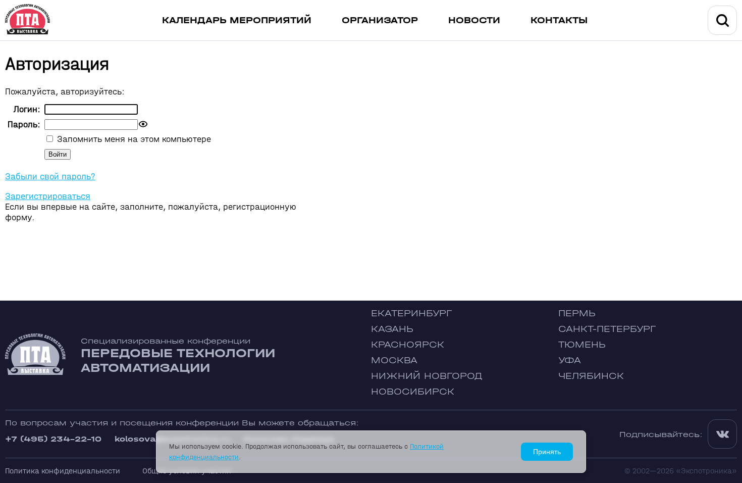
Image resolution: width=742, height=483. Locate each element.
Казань (392, 329)
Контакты (559, 20)
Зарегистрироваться (47, 196)
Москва (394, 360)
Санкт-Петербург (607, 329)
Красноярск (407, 345)
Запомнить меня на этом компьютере (133, 139)
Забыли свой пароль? (50, 176)
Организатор (380, 20)
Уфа (569, 360)
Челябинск (591, 376)
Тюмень (582, 345)
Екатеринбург (411, 313)
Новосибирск (412, 392)
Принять (547, 452)
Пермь (577, 313)
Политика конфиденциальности (62, 470)
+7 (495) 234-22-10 (53, 439)
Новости (474, 20)
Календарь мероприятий (236, 20)
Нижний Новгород (427, 376)
